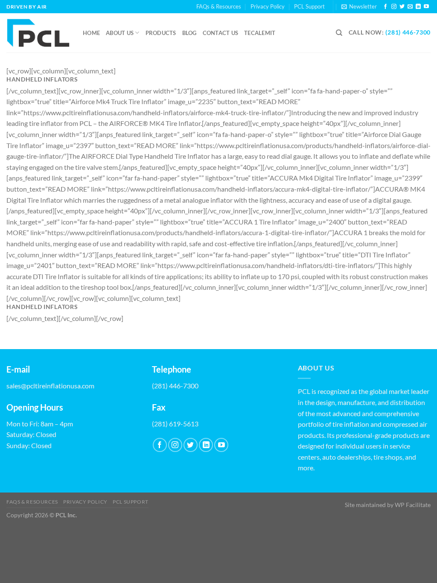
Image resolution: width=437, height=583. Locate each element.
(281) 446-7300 (408, 32)
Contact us (221, 32)
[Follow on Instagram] (393, 7)
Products (161, 32)
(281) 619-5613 (175, 424)
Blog (189, 32)
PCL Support (309, 6)
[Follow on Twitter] (402, 7)
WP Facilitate (413, 504)
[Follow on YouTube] (426, 7)
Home (91, 32)
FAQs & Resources (218, 6)
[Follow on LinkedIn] (418, 7)
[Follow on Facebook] (385, 7)
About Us (120, 32)
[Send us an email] (410, 7)
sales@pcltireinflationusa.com (50, 386)
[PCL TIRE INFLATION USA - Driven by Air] (38, 33)
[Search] (339, 33)
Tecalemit (259, 32)
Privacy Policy (268, 6)
